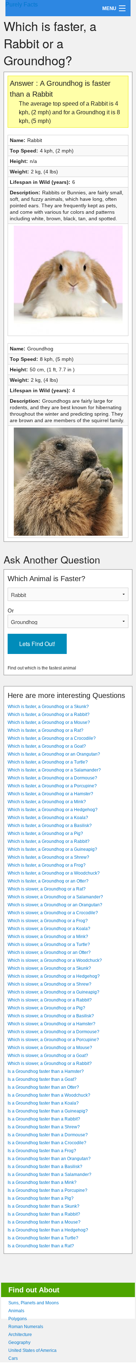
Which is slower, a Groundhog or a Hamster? (51, 1023)
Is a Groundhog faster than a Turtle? (43, 1237)
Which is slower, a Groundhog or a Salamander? (55, 896)
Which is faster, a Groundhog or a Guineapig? (52, 849)
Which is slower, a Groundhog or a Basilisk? (51, 1015)
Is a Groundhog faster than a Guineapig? (48, 1111)
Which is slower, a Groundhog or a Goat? (48, 1055)
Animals (16, 1310)
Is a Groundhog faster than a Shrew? (44, 1126)
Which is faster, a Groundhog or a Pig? (45, 833)
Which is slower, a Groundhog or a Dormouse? (53, 1031)
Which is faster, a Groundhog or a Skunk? (48, 706)
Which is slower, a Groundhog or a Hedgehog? (54, 976)
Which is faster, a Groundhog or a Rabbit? (49, 714)
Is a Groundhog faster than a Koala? (43, 1103)
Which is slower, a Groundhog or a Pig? (46, 1007)
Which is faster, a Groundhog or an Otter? (48, 881)
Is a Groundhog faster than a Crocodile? (47, 1142)
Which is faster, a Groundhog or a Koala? (48, 817)
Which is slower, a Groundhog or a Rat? (47, 889)
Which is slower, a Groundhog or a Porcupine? (53, 1039)
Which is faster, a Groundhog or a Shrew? (48, 857)
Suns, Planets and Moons (33, 1302)
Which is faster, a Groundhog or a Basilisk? (50, 825)
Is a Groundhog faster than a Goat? (42, 1079)
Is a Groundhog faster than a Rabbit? (44, 1119)
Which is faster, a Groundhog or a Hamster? (50, 793)
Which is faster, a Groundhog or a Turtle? (48, 762)
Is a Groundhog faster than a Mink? (42, 1182)
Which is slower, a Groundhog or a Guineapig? (53, 992)
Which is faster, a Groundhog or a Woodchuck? (54, 873)
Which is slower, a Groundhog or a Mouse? (50, 1047)
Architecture (20, 1334)
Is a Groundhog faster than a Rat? (41, 1245)
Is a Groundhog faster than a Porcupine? (47, 1190)
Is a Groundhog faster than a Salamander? (49, 1174)
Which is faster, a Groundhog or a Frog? (47, 865)
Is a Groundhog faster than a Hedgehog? (48, 1230)
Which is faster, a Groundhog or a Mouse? (49, 722)
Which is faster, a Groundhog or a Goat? (47, 746)
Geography (19, 1342)
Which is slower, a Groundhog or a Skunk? (49, 968)
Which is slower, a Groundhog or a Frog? (48, 920)
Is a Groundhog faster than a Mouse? (44, 1222)
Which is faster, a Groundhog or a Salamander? (54, 770)
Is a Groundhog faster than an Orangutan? (49, 1158)
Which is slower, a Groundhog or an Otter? (49, 952)
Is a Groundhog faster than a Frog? (42, 1150)
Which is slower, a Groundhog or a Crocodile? (53, 912)
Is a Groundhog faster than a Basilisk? (45, 1166)
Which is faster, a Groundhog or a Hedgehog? (53, 809)
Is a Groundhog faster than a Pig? (41, 1198)
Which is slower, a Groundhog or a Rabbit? (50, 1000)
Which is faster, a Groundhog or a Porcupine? (52, 785)
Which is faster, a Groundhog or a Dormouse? (52, 777)
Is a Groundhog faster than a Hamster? (46, 1071)
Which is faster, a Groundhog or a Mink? (47, 801)
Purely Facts (21, 4)
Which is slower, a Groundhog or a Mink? (48, 936)
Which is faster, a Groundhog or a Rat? (45, 730)
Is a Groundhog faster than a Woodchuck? (49, 1095)
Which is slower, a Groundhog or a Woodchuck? (55, 960)
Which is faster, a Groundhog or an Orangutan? (54, 754)
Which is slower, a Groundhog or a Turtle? (49, 944)
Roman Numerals (25, 1326)
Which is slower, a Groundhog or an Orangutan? (55, 904)
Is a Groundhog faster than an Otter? (43, 1087)
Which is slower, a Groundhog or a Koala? (49, 928)
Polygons (17, 1318)
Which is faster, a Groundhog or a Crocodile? (52, 738)
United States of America (32, 1350)
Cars (13, 1358)
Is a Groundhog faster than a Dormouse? (48, 1134)
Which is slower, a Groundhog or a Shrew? (49, 984)
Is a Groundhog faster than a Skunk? (43, 1206)
